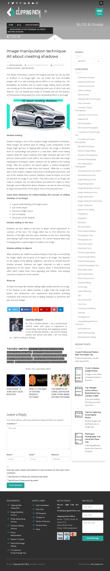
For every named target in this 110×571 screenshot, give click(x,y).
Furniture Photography (87, 159)
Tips (79, 295)
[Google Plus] (21, 3)
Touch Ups (82, 304)
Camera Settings (84, 90)
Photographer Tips (85, 235)
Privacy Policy (41, 525)
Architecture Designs (86, 77)
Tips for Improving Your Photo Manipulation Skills (41, 362)
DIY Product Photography (88, 127)
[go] (98, 61)
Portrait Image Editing (86, 252)
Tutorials (81, 312)
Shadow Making (13, 68)
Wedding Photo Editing (87, 337)
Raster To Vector (17, 539)
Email (32, 454)
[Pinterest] (17, 3)
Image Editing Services (87, 179)
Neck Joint (82, 222)
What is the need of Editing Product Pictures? (38, 393)
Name (10, 454)
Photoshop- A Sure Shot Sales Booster (15, 392)
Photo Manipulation (16, 534)
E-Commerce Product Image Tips (18, 551)
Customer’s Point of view (88, 115)
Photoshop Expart (85, 244)
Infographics (83, 214)
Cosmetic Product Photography (83, 109)
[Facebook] (9, 3)
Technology (82, 287)
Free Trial (39, 509)
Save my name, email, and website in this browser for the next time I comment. (38, 471)
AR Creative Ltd (97, 564)
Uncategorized (27, 68)
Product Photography (86, 261)
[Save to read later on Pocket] (54, 309)
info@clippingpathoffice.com (68, 510)
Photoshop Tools (85, 248)
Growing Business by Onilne (89, 171)
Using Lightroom (84, 328)
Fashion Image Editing (86, 151)
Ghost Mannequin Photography (84, 165)
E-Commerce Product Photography (85, 140)
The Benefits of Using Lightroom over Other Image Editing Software (60, 393)
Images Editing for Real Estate (90, 201)
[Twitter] (13, 3)
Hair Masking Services (87, 175)
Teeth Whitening (84, 291)
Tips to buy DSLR (84, 300)
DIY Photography (84, 123)
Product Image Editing (86, 257)
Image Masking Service (17, 513)
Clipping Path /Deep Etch (16, 506)
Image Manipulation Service (89, 188)
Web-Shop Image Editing (18, 544)
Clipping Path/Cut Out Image (89, 99)
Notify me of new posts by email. (23, 480)
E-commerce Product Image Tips (87, 133)
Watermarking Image (86, 333)
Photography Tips (85, 239)
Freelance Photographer (88, 155)
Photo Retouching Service (18, 520)
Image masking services (87, 192)
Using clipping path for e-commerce (86, 322)
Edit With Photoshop (86, 146)
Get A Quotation (42, 505)
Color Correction (84, 103)
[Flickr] (33, 3)
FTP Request (41, 513)
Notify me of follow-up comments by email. (28, 476)
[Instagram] (37, 3)
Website (55, 454)
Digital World (83, 119)
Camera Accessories (86, 86)
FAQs (38, 529)
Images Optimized (85, 205)
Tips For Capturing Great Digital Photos (93, 415)
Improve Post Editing (86, 209)
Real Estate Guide (85, 269)
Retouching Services (86, 278)
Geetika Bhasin (16, 65)
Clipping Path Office (21, 564)
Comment (12, 423)
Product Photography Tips (88, 265)
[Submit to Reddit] (35, 309)
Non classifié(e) (84, 227)
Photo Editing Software (87, 231)
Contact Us (40, 517)
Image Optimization (86, 196)
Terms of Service (43, 521)
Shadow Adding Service (17, 527)
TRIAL (99, 12)
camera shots (83, 94)
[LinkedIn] (25, 3)
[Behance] (29, 3)
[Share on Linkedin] (61, 309)
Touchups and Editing (86, 308)
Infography (82, 218)
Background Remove (86, 82)
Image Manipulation (86, 184)
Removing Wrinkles (85, 274)
